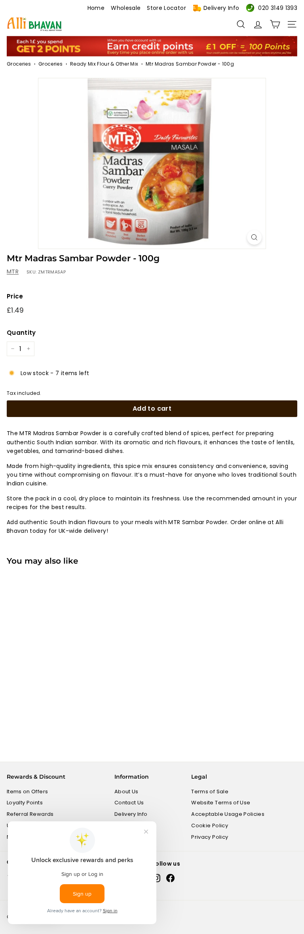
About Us (126, 791)
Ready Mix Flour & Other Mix (104, 63)
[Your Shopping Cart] (275, 24)
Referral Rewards (30, 814)
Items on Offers (27, 791)
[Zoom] (254, 237)
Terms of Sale (209, 791)
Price (15, 296)
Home (95, 8)
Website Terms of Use (220, 802)
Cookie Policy (209, 825)
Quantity (21, 332)
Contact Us (129, 802)
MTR (13, 271)
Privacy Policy (209, 837)
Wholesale (126, 8)
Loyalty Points (25, 802)
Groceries (19, 63)
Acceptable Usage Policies (227, 814)
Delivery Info (221, 8)
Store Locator (166, 8)
